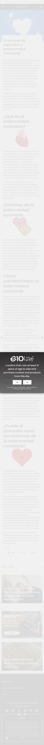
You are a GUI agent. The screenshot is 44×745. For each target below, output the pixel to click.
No (27, 382)
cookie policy (28, 388)
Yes (17, 382)
